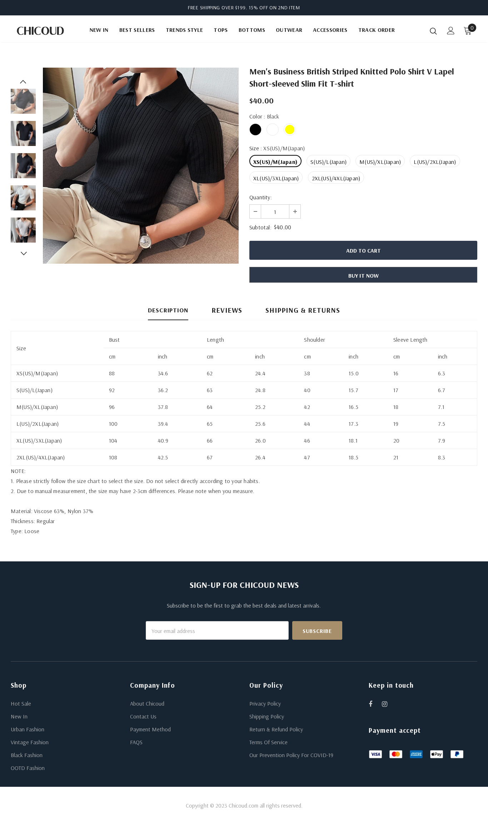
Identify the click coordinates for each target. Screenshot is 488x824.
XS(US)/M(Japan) (275, 161)
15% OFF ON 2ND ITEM (274, 7)
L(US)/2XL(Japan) (435, 161)
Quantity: (260, 197)
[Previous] (23, 82)
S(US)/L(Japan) (328, 161)
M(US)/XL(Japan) (380, 161)
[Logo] (40, 30)
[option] (141, 166)
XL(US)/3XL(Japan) (276, 178)
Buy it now (363, 275)
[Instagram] (388, 703)
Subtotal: (260, 227)
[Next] (23, 253)
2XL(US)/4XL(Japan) (336, 178)
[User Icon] (451, 30)
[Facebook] (375, 703)
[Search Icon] (433, 30)
